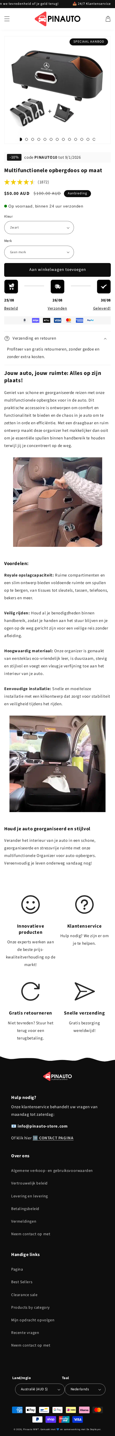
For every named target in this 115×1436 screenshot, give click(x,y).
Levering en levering (29, 1196)
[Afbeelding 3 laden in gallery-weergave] (26, 139)
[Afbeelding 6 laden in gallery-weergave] (45, 139)
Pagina (17, 1269)
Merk (8, 240)
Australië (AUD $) (34, 1389)
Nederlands (80, 1389)
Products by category (30, 1307)
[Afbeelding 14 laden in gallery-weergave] (88, 139)
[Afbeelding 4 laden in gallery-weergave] (32, 139)
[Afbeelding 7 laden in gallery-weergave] (51, 139)
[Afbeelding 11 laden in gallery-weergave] (69, 139)
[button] (7, 19)
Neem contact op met (30, 1234)
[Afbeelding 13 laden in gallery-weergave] (81, 139)
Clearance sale (24, 1295)
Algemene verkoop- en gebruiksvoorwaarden (52, 1171)
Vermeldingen (23, 1221)
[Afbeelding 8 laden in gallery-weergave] (57, 139)
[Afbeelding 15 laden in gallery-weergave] (94, 139)
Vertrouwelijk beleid (29, 1183)
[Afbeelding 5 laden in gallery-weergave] (38, 139)
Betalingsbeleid (25, 1209)
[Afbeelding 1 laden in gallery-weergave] (20, 139)
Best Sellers (21, 1282)
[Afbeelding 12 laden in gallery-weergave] (75, 139)
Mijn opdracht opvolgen (32, 1320)
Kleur (8, 216)
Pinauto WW (30, 1429)
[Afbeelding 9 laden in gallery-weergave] (63, 139)
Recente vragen (25, 1333)
